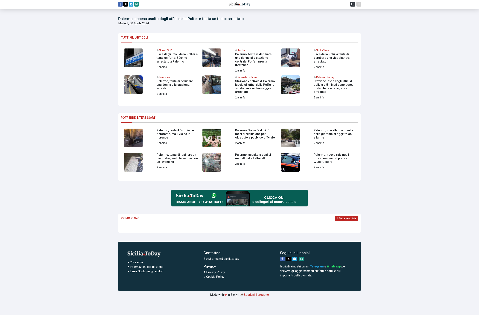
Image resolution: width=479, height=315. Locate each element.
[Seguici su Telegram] (131, 4)
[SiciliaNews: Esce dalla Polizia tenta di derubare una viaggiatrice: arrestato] (318, 59)
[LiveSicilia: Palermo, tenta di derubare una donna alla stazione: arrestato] (161, 86)
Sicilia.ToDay (239, 4)
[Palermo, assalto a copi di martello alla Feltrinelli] (239, 164)
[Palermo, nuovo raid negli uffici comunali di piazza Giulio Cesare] (318, 164)
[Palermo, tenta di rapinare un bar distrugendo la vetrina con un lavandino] (161, 164)
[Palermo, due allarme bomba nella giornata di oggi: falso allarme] (318, 139)
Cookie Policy (214, 277)
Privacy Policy (215, 272)
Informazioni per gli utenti (146, 267)
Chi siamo (136, 262)
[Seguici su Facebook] (120, 4)
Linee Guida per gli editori (146, 271)
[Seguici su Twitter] (125, 4)
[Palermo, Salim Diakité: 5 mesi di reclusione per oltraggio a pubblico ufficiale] (239, 139)
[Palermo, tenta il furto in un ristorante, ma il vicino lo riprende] (161, 139)
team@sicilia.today (226, 259)
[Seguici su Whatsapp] (136, 4)
